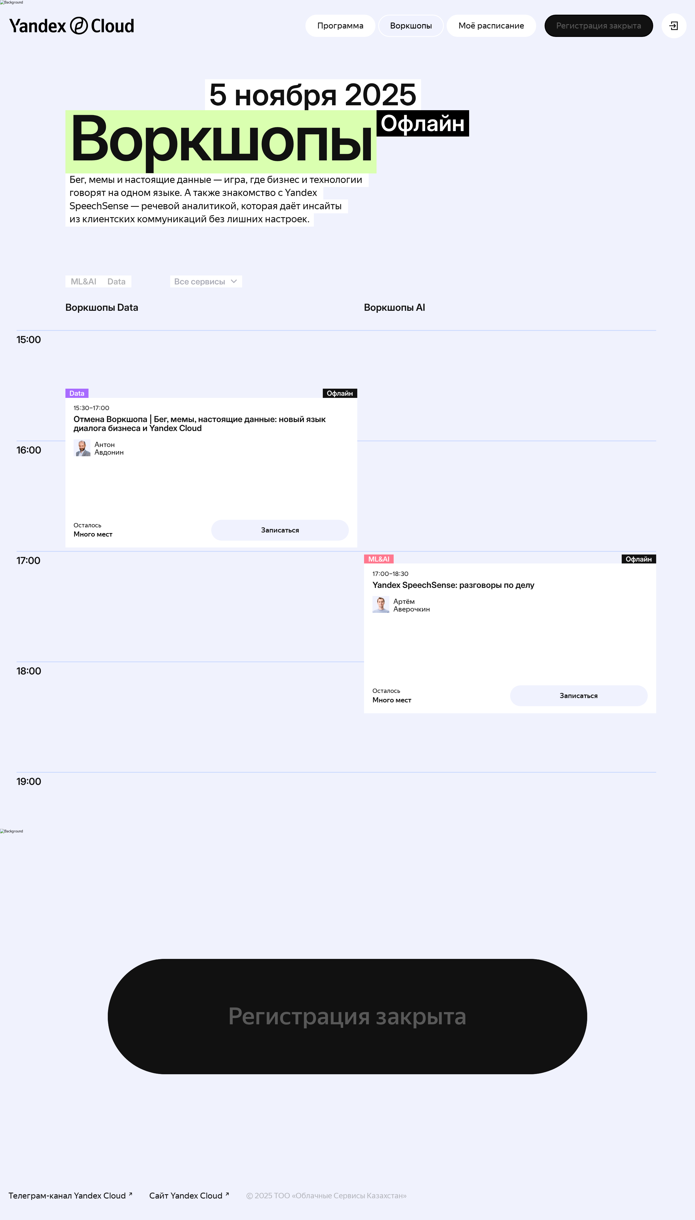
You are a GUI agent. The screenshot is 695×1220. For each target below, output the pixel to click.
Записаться (280, 530)
